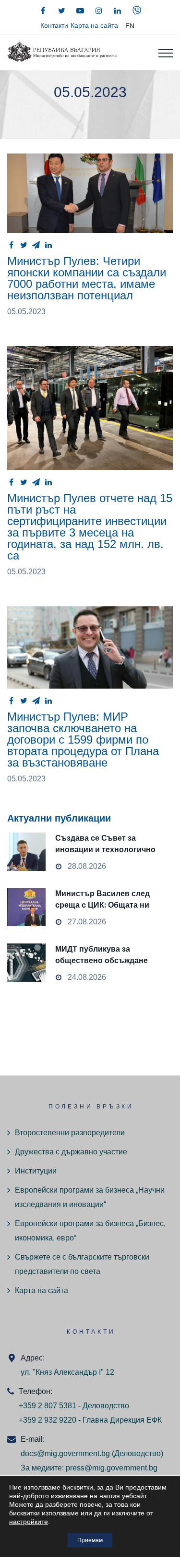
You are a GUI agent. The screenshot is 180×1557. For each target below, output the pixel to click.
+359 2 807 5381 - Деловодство (74, 1406)
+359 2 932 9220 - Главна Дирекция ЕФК (90, 1420)
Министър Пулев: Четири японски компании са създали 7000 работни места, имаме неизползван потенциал (86, 278)
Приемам (90, 1540)
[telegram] (36, 245)
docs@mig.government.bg (65, 1453)
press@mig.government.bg (111, 1468)
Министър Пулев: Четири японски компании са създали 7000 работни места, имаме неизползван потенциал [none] (90, 193)
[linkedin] (117, 10)
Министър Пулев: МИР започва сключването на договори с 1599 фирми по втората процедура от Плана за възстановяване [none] (90, 647)
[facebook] (43, 10)
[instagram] (99, 10)
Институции (36, 1171)
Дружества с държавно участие (71, 1152)
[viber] (136, 10)
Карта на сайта (94, 25)
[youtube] (80, 10)
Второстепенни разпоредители (70, 1133)
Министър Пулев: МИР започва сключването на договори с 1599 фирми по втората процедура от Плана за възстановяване (83, 739)
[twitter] (61, 10)
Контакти (54, 25)
